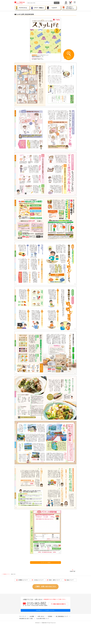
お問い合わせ (41, 616)
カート (70, 3)
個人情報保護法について (62, 616)
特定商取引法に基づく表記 (26, 618)
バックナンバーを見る (45, 562)
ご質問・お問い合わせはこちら (45, 586)
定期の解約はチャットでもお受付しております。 (45, 610)
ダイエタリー (70, 8)
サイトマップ (22, 616)
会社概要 (32, 616)
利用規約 (50, 616)
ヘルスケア (54, 7)
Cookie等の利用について (42, 618)
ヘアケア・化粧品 (38, 7)
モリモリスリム (23, 7)
